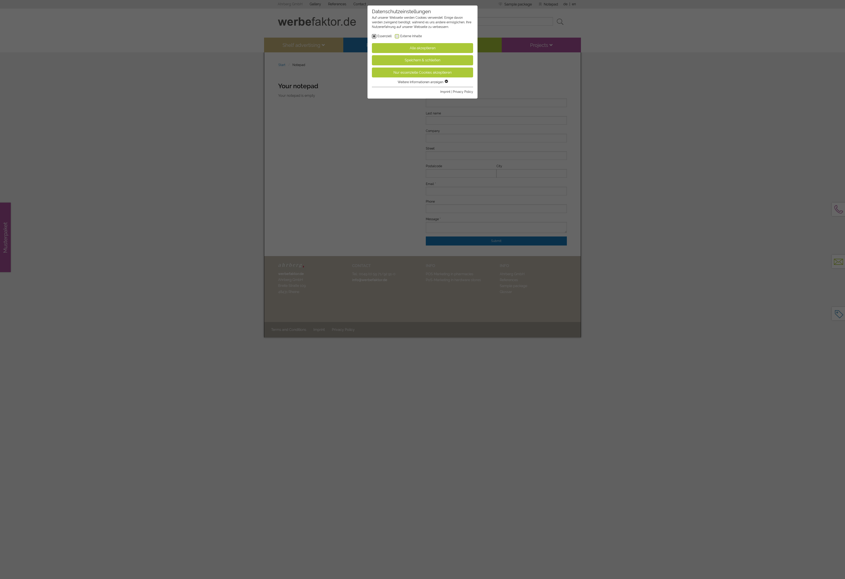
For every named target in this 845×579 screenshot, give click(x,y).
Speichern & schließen (422, 60)
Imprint (445, 91)
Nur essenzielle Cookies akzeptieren (422, 72)
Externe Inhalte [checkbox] (411, 36)
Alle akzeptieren (422, 48)
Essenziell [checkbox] (384, 36)
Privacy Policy (463, 91)
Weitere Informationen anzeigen (421, 82)
